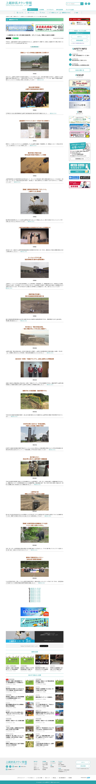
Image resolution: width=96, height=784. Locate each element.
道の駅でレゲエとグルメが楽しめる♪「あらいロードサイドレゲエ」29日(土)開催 (15, 713)
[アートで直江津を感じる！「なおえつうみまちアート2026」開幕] (59, 705)
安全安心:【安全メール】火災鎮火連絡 (15, 720)
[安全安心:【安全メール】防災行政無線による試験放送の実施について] (30, 697)
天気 (43, 766)
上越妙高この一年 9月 (35, 590)
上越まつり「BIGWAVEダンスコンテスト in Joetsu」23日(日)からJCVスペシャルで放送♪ (45, 728)
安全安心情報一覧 (79, 70)
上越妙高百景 (45, 767)
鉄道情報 (44, 769)
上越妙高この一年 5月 (35, 595)
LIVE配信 (60, 763)
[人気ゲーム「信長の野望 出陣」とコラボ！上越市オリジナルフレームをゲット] (59, 736)
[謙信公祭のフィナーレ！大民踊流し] (59, 697)
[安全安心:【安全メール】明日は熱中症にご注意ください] (59, 682)
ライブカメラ (50, 9)
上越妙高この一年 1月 (35, 601)
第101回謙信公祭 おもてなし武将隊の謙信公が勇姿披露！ (15, 705)
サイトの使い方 (30, 777)
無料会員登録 (59, 9)
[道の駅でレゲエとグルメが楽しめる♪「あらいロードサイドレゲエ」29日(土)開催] (30, 713)
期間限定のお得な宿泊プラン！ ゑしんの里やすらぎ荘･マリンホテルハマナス (45, 713)
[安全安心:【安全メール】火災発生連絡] (59, 721)
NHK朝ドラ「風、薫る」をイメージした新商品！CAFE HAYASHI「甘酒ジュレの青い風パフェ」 (15, 736)
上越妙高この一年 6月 (35, 594)
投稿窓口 (16, 766)
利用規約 (70, 777)
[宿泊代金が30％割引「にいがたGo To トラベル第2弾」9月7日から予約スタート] (30, 690)
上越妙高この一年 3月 (35, 598)
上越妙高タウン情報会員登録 (63, 769)
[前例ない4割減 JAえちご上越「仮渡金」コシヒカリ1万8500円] (30, 744)
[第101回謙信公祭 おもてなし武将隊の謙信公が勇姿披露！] (30, 705)
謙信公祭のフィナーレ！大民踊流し (44, 697)
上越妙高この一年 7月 (35, 592)
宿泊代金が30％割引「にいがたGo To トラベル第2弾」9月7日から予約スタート (15, 689)
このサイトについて (21, 777)
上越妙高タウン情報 (9, 16)
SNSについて (47, 777)
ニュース (35, 763)
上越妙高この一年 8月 (35, 591)
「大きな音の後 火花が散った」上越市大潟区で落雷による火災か (45, 744)
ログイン (79, 37)
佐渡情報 (52, 766)
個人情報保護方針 (62, 777)
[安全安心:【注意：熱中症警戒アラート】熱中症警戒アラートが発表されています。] (30, 682)
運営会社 (54, 777)
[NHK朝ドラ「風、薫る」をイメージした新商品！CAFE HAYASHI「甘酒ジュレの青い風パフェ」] (30, 736)
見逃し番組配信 (61, 764)
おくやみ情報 (45, 763)
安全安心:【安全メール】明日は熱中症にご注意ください (45, 681)
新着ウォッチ (36, 767)
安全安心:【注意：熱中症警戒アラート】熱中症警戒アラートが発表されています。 (15, 681)
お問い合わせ (23, 766)
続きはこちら (40, 80)
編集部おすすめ (16, 16)
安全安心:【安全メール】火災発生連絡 (45, 720)
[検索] (82, 3)
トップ (24, 9)
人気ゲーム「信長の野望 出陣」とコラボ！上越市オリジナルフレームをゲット (45, 736)
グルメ (35, 766)
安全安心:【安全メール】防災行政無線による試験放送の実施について (15, 697)
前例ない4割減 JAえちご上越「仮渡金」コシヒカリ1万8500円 (15, 744)
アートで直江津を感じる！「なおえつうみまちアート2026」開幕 (45, 705)
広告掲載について (11, 769)
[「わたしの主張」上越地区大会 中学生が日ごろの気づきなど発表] (30, 729)
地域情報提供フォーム (62, 771)
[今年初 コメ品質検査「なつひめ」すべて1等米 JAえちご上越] (59, 690)
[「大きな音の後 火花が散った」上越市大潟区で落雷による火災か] (59, 744)
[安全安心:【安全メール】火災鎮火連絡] (30, 721)
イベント (35, 764)
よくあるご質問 (39, 777)
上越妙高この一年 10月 (35, 588)
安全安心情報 (45, 764)
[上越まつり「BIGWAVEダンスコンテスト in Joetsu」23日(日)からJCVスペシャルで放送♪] (59, 729)
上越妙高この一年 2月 (35, 600)
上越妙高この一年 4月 (35, 597)
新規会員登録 (79, 40)
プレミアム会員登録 (62, 766)
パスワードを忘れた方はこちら (78, 43)
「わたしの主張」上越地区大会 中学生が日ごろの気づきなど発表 (15, 728)
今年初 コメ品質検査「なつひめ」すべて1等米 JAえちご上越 (45, 689)
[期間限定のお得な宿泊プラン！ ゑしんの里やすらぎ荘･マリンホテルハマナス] (59, 713)
